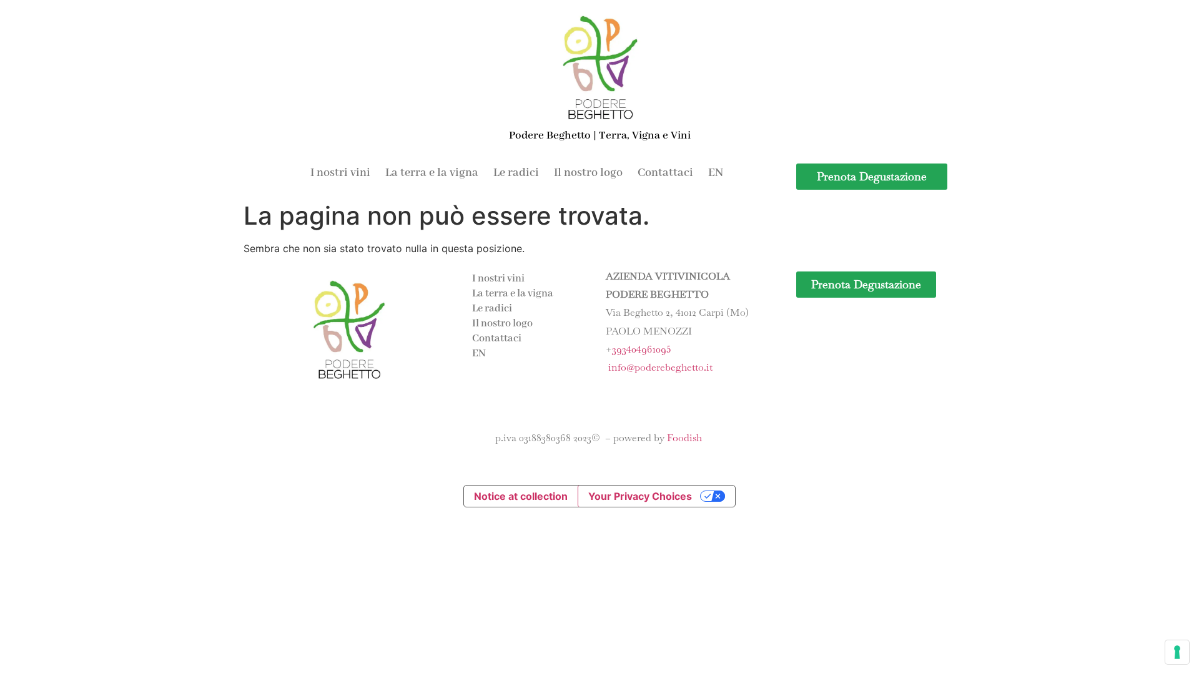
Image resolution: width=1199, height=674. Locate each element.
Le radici (516, 172)
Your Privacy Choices (640, 496)
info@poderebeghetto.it (660, 367)
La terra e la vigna (431, 172)
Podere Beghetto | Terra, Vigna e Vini (600, 135)
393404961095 (641, 349)
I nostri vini (340, 172)
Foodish (684, 437)
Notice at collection (521, 496)
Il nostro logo (588, 172)
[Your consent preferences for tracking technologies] (1177, 652)
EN (715, 172)
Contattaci (665, 172)
